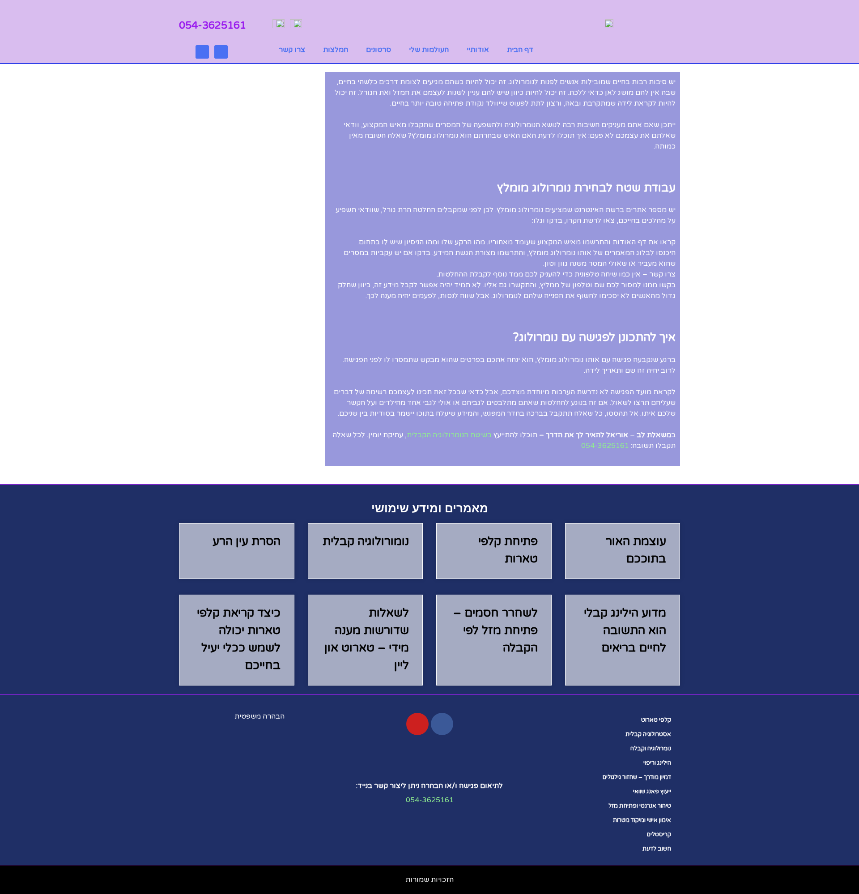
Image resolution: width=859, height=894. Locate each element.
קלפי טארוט (656, 720)
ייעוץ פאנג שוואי (652, 791)
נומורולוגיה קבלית (366, 541)
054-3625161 (212, 25)
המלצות (335, 49)
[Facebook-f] (442, 724)
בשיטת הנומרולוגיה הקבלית (449, 434)
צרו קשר (292, 49)
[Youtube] (221, 52)
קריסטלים (659, 834)
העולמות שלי (429, 49)
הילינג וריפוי (657, 762)
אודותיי (478, 49)
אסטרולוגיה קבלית (648, 734)
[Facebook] (202, 52)
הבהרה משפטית (259, 716)
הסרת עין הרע (247, 541)
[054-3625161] (253, 24)
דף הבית (520, 49)
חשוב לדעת (656, 848)
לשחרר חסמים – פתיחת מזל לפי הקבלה (495, 630)
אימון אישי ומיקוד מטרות (642, 820)
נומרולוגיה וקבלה (650, 748)
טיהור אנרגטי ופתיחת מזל (639, 805)
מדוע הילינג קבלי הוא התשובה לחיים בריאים (625, 630)
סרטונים (378, 49)
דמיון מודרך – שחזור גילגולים (637, 777)
